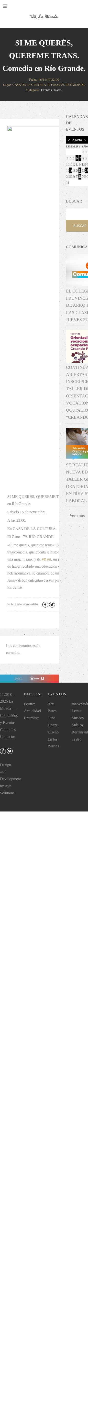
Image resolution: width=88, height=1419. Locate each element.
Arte (51, 704)
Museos (78, 718)
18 (70, 170)
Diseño (53, 732)
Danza (53, 725)
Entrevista (31, 718)
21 (79, 170)
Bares (52, 711)
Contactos (7, 736)
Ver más (77, 515)
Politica (29, 704)
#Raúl (46, 559)
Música (77, 725)
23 (86, 170)
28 (79, 176)
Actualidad (32, 711)
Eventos (46, 90)
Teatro (57, 90)
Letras (76, 711)
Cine (51, 718)
